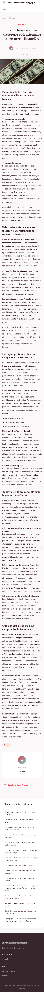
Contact (5, 975)
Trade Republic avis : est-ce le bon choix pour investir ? (21, 813)
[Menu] (4, 10)
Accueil (4, 18)
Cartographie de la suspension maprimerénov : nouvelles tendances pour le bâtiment (21, 920)
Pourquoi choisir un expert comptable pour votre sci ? (20, 872)
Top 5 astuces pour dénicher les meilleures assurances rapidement (20, 897)
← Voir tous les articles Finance (15, 785)
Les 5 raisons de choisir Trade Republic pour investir (21, 879)
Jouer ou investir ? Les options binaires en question (20, 904)
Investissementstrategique (18, 2)
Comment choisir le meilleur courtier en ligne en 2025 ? (21, 836)
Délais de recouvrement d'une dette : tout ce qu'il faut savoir (20, 912)
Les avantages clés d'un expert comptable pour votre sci (21, 821)
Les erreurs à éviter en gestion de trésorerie (20, 865)
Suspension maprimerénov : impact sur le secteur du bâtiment (19, 828)
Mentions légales (8, 971)
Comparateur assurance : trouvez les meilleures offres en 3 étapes (21, 851)
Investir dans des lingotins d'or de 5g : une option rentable (20, 844)
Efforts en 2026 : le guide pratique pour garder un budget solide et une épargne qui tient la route (21, 888)
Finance (12, 18)
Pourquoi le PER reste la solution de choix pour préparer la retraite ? (21, 859)
